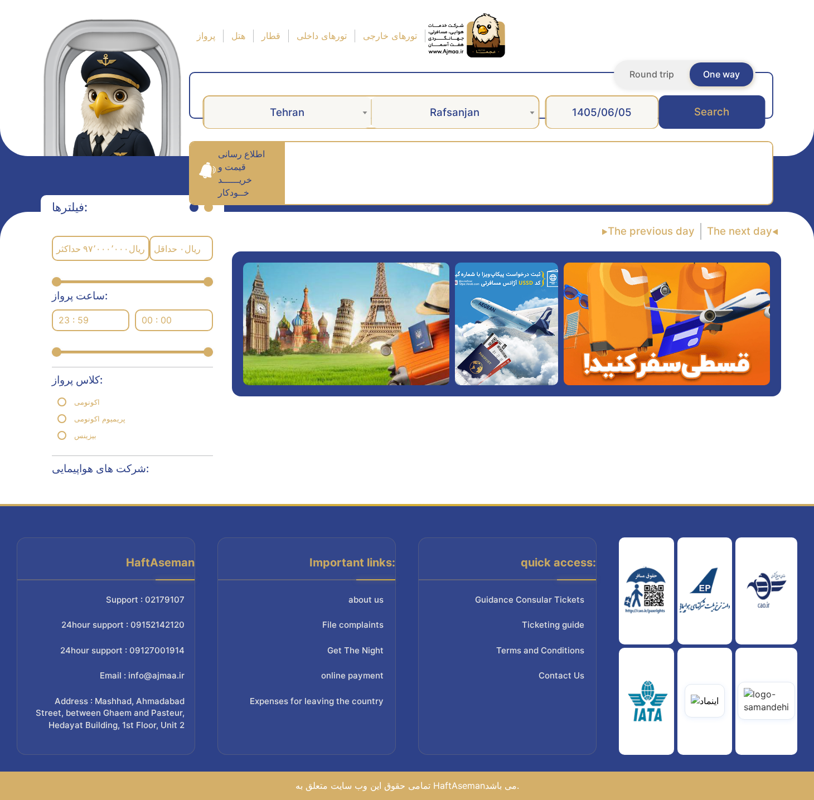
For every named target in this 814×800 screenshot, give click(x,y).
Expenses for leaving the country (317, 701)
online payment (352, 675)
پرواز (206, 35)
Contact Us (561, 675)
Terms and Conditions (540, 650)
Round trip (651, 74)
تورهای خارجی (390, 35)
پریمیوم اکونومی (99, 418)
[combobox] (287, 112)
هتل (238, 35)
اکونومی (87, 401)
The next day (739, 231)
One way (721, 74)
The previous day (651, 231)
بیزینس (85, 435)
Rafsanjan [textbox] (454, 112)
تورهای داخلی (322, 35)
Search (711, 111)
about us (366, 599)
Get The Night (355, 650)
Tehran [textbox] (287, 112)
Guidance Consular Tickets (529, 599)
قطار (270, 35)
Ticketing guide (553, 624)
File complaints (353, 624)
